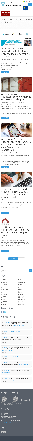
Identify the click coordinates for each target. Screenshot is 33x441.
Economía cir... (6, 291)
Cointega (5, 282)
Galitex (4, 303)
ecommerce (25, 59)
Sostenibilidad (22, 298)
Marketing (21, 287)
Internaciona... (22, 282)
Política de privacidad (14, 439)
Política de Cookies (24, 439)
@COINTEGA (7, 322)
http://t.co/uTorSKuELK (7, 341)
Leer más (5, 72)
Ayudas (4, 279)
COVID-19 (5, 281)
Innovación (21, 281)
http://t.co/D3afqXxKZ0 (17, 380)
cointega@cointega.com (9, 422)
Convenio (5, 286)
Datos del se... (6, 289)
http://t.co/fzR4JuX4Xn (18, 325)
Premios (21, 291)
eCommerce (22, 303)
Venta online (22, 299)
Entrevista (5, 294)
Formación (5, 301)
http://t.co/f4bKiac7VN (7, 372)
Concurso (5, 284)
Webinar (21, 301)
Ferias (4, 299)
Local (20, 286)
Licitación (21, 284)
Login (30, 1)
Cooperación (5, 287)
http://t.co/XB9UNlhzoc (7, 350)
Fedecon (5, 298)
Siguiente (21, 258)
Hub (20, 279)
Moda (20, 289)
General (4, 304)
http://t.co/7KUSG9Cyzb (16, 356)
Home (24, 26)
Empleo (4, 292)
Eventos (4, 296)
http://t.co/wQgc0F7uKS (24, 364)
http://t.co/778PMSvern (16, 331)
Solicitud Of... (22, 296)
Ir (30, 270)
